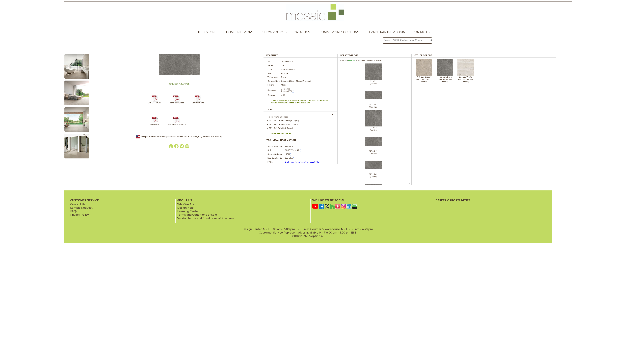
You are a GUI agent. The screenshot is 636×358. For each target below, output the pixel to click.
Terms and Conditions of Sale (197, 214)
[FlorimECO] (197, 101)
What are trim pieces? (281, 133)
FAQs (74, 211)
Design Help (185, 207)
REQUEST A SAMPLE (179, 84)
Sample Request (81, 207)
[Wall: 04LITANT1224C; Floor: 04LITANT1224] (77, 79)
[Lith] (154, 101)
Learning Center (188, 211)
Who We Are (185, 204)
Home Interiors (239, 32)
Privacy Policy (79, 214)
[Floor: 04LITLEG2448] (77, 132)
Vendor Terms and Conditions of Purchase (205, 218)
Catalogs (302, 32)
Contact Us (77, 204)
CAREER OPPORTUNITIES (452, 200)
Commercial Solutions (339, 32)
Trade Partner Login (387, 32)
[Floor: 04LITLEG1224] (77, 105)
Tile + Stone (206, 32)
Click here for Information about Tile (302, 162)
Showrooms (273, 32)
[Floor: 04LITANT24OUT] (77, 158)
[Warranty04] (154, 122)
